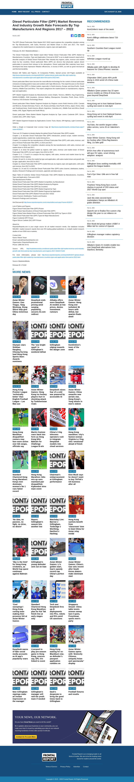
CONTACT (46, 12)
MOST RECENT (24, 12)
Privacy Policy (65, 766)
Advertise (76, 766)
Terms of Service (51, 766)
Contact (85, 766)
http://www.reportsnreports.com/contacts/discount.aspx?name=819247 (48, 202)
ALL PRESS (35, 12)
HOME (14, 12)
